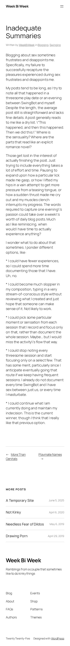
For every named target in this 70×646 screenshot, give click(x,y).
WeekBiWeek (27, 45)
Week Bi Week (17, 6)
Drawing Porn (17, 536)
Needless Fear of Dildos (25, 524)
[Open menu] (62, 6)
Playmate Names (50, 454)
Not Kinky (13, 512)
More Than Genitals (16, 456)
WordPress (57, 638)
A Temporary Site (20, 500)
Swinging (55, 45)
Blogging (43, 45)
